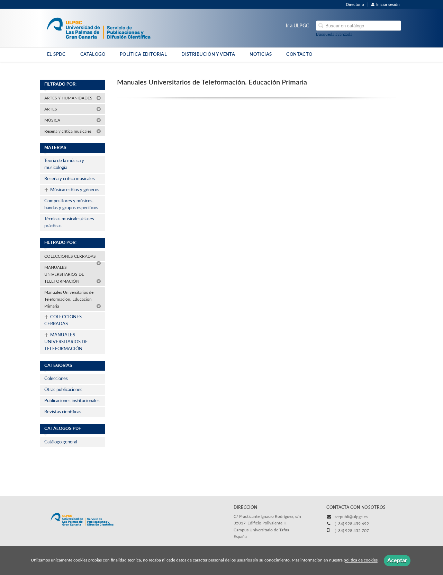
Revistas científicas (62, 412)
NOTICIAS (261, 54)
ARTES (51, 109)
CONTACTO (299, 54)
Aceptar (397, 560)
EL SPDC (56, 54)
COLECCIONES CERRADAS (70, 256)
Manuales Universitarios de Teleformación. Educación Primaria (68, 299)
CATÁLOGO (92, 54)
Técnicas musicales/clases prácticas (69, 222)
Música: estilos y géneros (71, 190)
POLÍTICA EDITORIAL (143, 54)
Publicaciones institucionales (72, 401)
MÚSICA (52, 120)
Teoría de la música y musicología (64, 164)
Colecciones (56, 379)
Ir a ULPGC (297, 26)
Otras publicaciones (63, 390)
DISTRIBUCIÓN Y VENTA (208, 54)
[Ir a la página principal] (98, 28)
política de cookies (361, 560)
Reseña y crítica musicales (68, 131)
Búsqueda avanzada (334, 34)
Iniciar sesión (388, 4)
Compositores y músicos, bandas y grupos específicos (71, 204)
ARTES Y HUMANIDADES (68, 98)
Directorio (355, 4)
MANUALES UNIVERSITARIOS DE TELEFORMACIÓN (64, 274)
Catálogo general (60, 442)
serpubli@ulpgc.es (351, 517)
